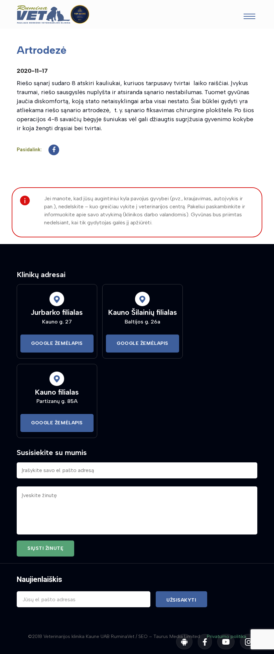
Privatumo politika (226, 636)
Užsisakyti (181, 600)
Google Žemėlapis (57, 343)
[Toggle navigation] (249, 17)
